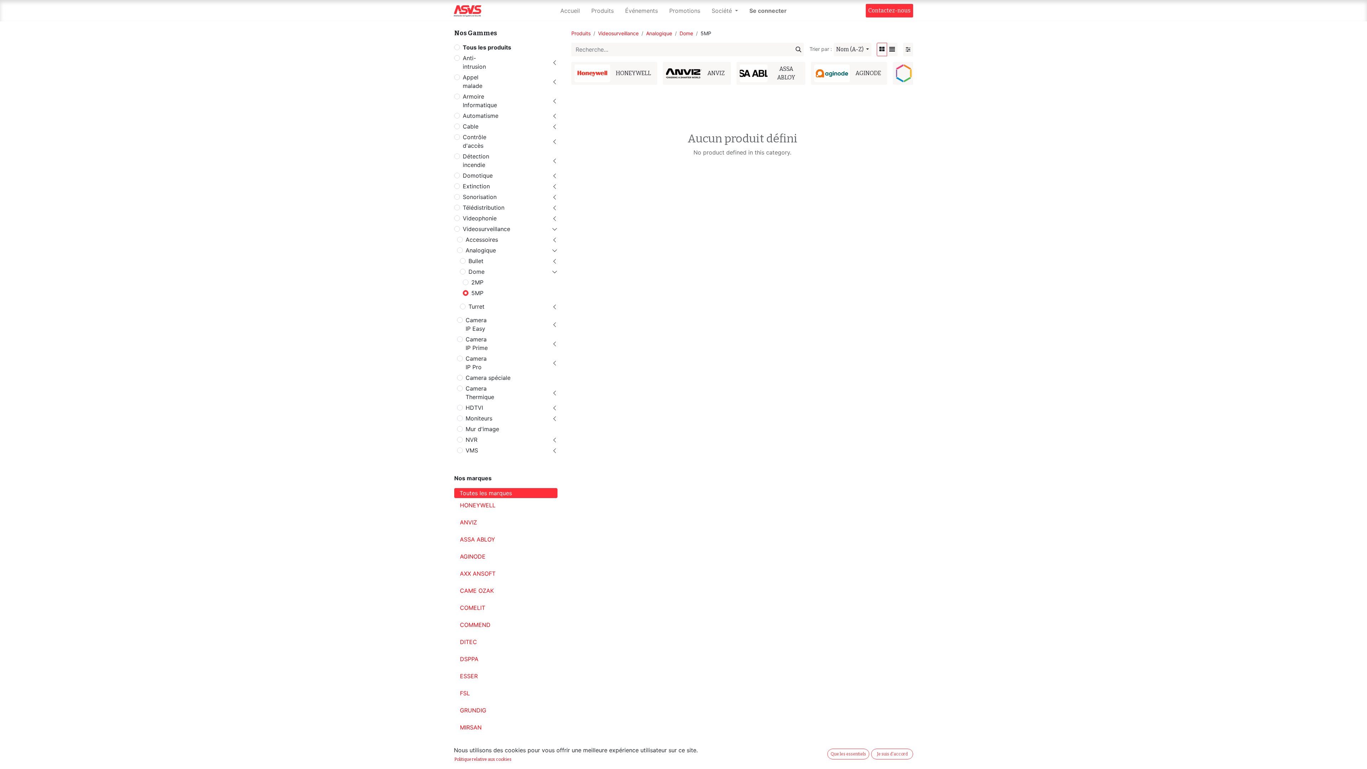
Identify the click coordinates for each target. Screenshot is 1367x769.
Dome (476, 271)
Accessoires (482, 239)
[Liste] (892, 49)
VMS (472, 450)
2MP (477, 282)
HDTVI (474, 407)
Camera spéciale (488, 377)
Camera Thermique (480, 393)
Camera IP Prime (477, 343)
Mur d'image (482, 429)
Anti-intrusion (474, 62)
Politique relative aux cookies (483, 759)
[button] (852, 49)
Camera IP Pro (476, 363)
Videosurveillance (486, 228)
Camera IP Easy (476, 324)
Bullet (475, 261)
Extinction (476, 186)
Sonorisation (480, 196)
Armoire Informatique (480, 101)
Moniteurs (479, 418)
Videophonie (480, 218)
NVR (471, 439)
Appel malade (472, 81)
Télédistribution (483, 207)
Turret (476, 306)
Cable (470, 126)
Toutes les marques (486, 493)
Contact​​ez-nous (889, 10)
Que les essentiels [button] (848, 754)
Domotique (478, 175)
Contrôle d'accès (474, 141)
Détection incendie (476, 160)
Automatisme (480, 115)
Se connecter (768, 10)
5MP (477, 293)
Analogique (481, 250)
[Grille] (882, 49)
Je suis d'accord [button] (892, 754)
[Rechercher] (798, 49)
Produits (581, 33)
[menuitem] (570, 11)
